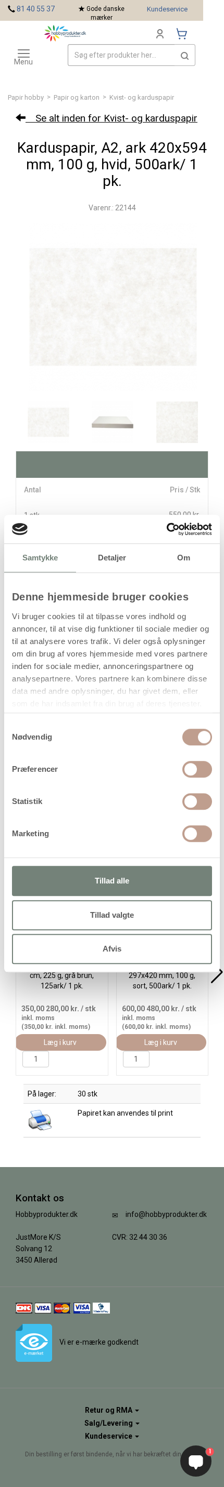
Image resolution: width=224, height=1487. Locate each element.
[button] (185, 55)
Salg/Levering (109, 1423)
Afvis (112, 948)
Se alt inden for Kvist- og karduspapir (111, 118)
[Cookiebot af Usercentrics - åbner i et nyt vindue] (166, 529)
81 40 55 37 (36, 9)
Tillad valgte (112, 914)
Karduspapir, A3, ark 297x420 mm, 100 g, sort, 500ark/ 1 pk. (162, 975)
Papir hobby (26, 97)
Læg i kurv (60, 1042)
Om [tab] (183, 557)
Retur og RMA (109, 1410)
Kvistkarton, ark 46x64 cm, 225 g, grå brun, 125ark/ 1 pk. (62, 975)
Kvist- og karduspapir (141, 97)
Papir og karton (76, 97)
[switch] (197, 769)
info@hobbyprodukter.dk (166, 1214)
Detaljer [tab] (112, 557)
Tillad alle (112, 880)
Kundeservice (167, 9)
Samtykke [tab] (40, 557)
